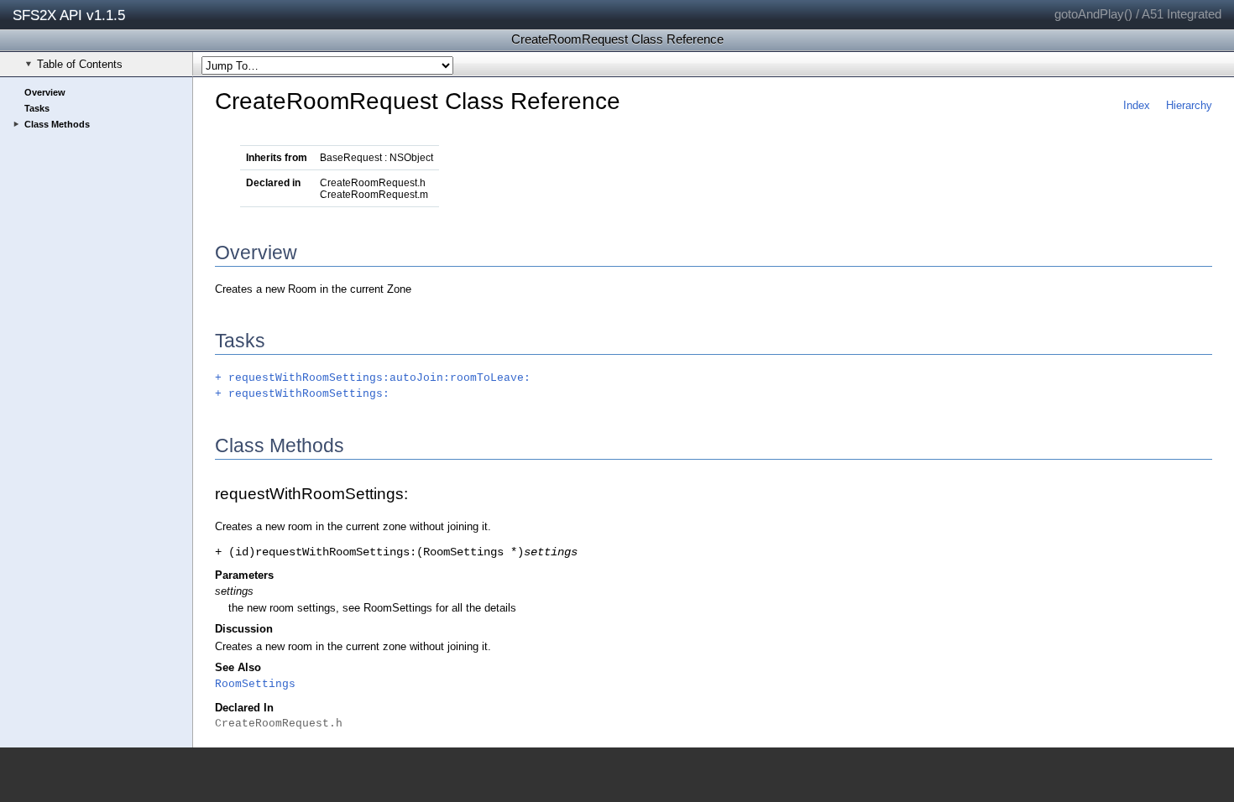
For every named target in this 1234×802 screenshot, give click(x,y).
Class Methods (57, 124)
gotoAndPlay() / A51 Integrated (1137, 14)
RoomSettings (255, 684)
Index (1136, 105)
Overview (44, 92)
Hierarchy (1189, 105)
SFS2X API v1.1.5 (69, 15)
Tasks (37, 108)
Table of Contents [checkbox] (80, 64)
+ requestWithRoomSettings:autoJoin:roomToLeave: (373, 378)
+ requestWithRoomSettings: (302, 394)
